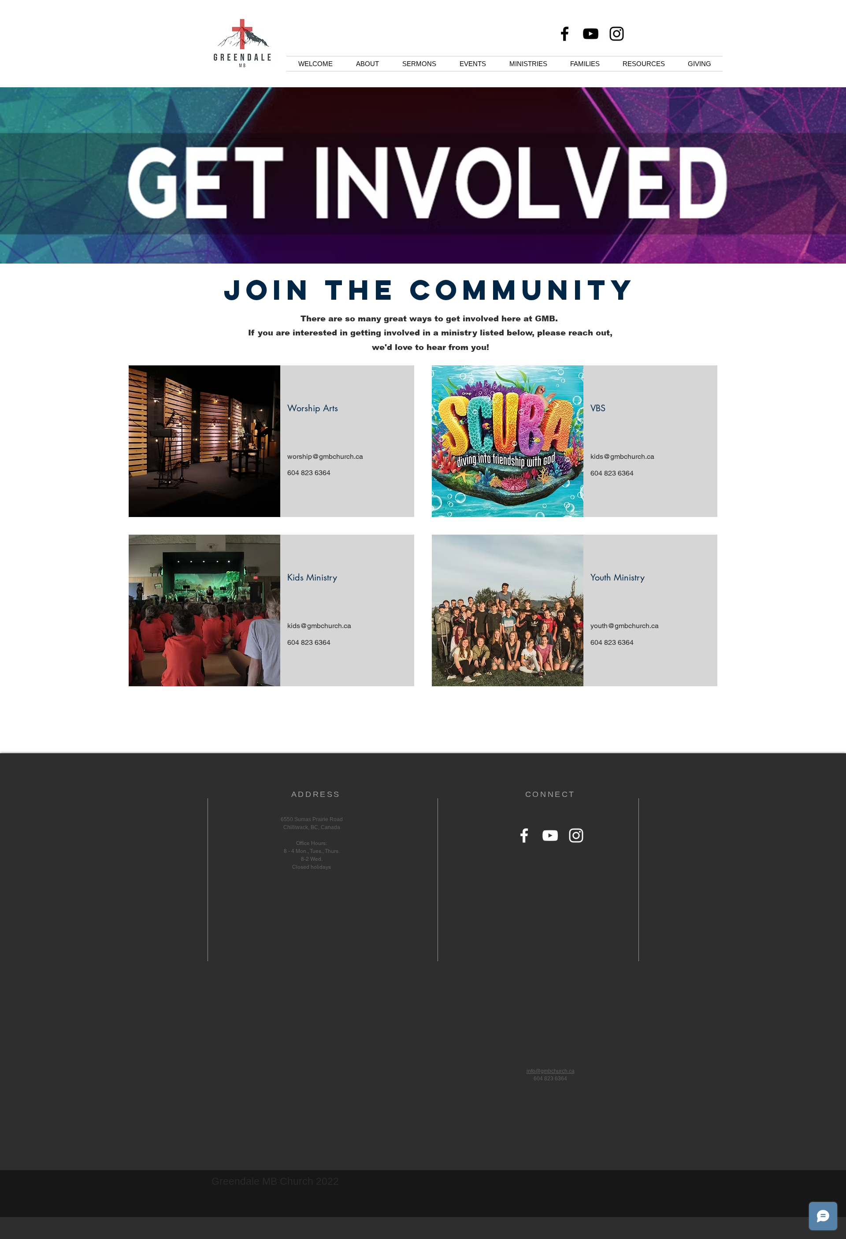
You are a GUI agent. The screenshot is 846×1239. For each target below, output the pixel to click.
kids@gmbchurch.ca (622, 456)
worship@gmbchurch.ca (325, 456)
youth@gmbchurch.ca (624, 625)
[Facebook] (564, 33)
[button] (367, 63)
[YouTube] (590, 33)
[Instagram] (616, 33)
